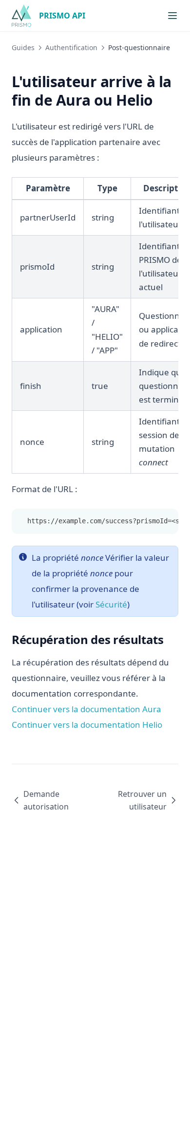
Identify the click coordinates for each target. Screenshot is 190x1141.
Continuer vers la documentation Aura (86, 709)
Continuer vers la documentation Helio (87, 724)
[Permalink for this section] (161, 100)
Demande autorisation (46, 800)
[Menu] (172, 15)
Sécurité (111, 604)
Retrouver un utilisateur (142, 800)
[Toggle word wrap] (165, 521)
